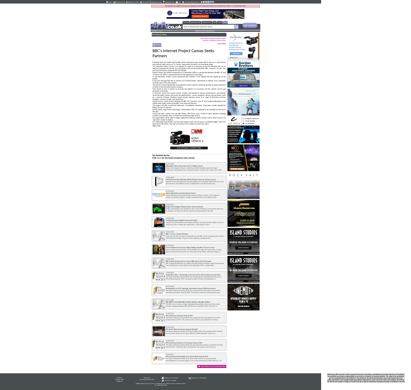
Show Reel (145, 2)
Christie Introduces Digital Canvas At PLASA (181, 220)
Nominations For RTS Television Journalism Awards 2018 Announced (190, 288)
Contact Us (196, 2)
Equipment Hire (170, 2)
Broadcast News (120, 2)
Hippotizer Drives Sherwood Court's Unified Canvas (184, 166)
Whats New (147, 378)
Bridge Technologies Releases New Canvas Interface (184, 207)
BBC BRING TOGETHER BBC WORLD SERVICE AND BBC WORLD (188, 302)
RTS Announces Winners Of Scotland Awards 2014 (184, 343)
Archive (219, 22)
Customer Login (119, 379)
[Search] (236, 27)
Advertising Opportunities (146, 379)
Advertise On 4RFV (133, 2)
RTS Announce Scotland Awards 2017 (179, 316)
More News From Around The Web (213, 366)
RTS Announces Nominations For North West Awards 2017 (187, 356)
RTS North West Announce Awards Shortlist (182, 329)
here (231, 6)
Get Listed (187, 2)
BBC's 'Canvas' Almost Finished (177, 234)
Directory (186, 22)
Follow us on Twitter (170, 380)
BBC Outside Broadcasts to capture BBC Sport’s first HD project (188, 261)
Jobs (179, 2)
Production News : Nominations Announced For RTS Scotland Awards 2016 (193, 275)
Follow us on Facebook (171, 378)
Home (110, 2)
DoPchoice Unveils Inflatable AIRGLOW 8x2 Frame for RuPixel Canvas (191, 180)
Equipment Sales (157, 2)
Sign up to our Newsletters (199, 378)
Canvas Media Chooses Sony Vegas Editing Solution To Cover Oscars (190, 248)
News (225, 22)
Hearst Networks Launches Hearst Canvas (181, 193)
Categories (119, 381)
